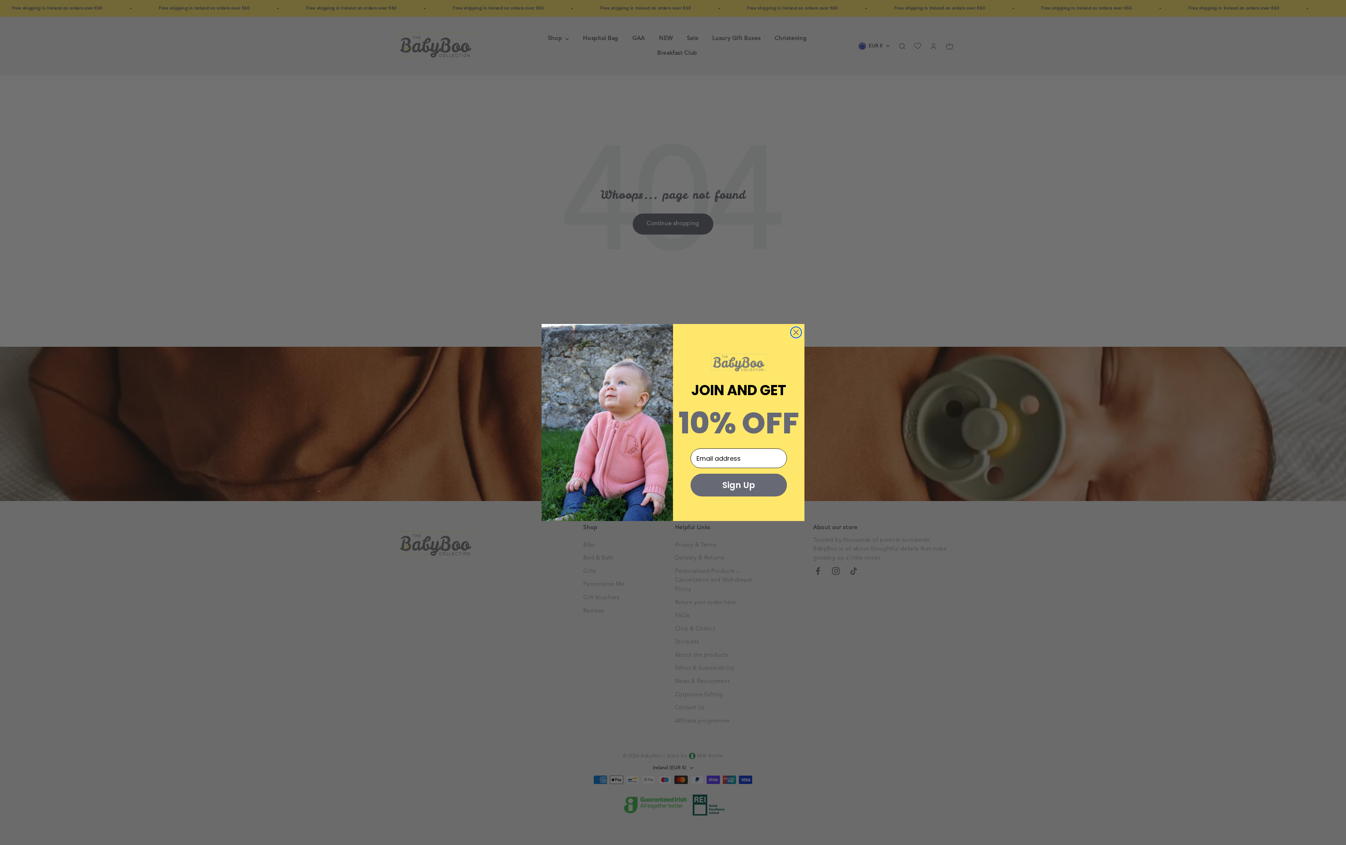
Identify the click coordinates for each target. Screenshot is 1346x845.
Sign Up (738, 485)
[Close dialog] (796, 332)
